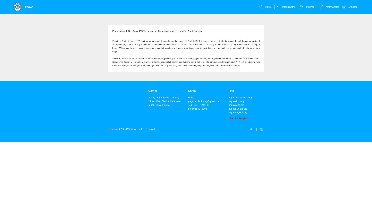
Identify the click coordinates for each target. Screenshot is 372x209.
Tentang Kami (287, 7)
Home (268, 7)
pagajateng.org (236, 105)
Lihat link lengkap (238, 118)
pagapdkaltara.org (238, 109)
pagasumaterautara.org (241, 97)
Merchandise (332, 7)
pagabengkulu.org (238, 112)
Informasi (310, 7)
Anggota (352, 7)
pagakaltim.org (236, 101)
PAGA (29, 7)
